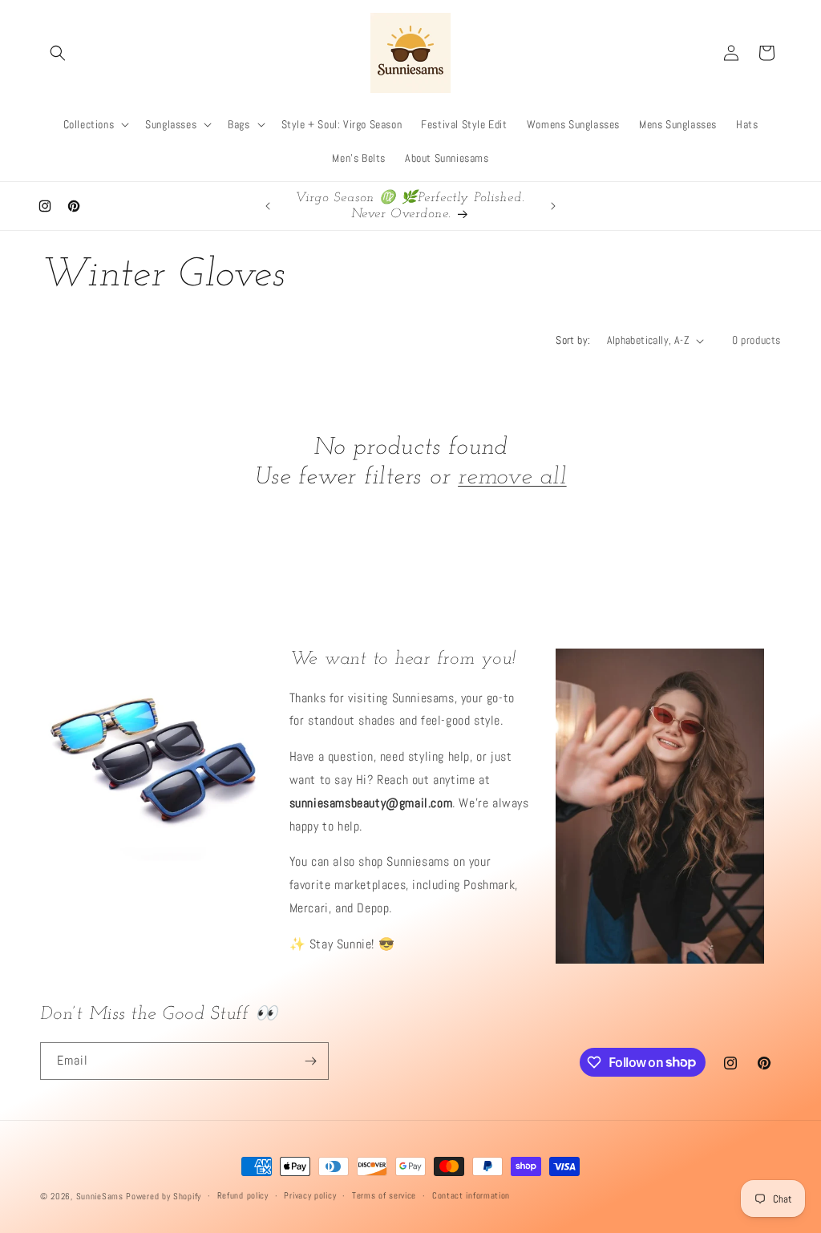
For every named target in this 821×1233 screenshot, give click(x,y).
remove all (512, 477)
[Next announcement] (553, 206)
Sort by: (573, 340)
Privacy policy (310, 1195)
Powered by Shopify (163, 1196)
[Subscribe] (310, 1061)
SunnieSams (99, 1196)
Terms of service (384, 1195)
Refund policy (243, 1195)
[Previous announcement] (267, 206)
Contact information (471, 1195)
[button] (57, 53)
